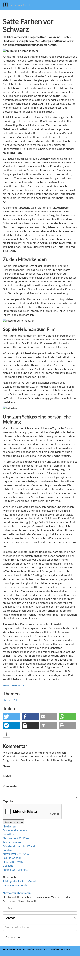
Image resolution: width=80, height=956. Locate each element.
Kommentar (10, 786)
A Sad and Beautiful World (19, 846)
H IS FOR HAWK (13, 861)
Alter (16, 700)
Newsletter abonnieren (17, 893)
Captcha (8, 801)
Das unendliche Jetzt (15, 830)
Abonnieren (12, 937)
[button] (11, 716)
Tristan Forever (12, 842)
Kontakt (67, 949)
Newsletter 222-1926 (16, 838)
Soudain (8, 850)
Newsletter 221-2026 (16, 853)
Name (6, 766)
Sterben (7, 700)
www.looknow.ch (13, 685)
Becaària (8, 865)
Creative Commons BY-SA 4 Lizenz (43, 949)
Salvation (8, 834)
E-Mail (7, 776)
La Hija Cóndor (12, 857)
